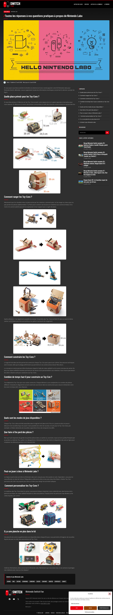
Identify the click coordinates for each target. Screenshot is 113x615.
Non (90, 608)
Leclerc (38, 581)
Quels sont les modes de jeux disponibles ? (91, 107)
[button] (110, 594)
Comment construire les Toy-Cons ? (89, 98)
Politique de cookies (89, 612)
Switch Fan (40, 612)
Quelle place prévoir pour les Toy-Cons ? (91, 92)
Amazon (8, 581)
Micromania (25, 581)
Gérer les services (75, 603)
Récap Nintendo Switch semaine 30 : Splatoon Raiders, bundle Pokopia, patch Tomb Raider (96, 145)
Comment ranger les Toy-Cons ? (88, 95)
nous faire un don (45, 603)
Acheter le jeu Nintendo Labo (88, 122)
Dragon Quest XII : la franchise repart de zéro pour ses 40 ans (95, 181)
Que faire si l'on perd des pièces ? (89, 110)
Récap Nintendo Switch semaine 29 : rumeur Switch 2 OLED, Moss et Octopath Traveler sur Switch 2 (95, 154)
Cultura (18, 581)
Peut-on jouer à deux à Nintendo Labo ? (91, 113)
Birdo (8, 82)
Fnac (14, 581)
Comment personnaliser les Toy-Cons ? (91, 116)
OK (107, 132)
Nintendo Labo (14, 11)
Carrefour (32, 581)
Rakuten (51, 581)
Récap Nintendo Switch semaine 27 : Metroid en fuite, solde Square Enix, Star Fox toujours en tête (95, 172)
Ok (77, 608)
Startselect (57, 581)
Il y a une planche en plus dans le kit (90, 119)
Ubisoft (64, 581)
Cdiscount (44, 581)
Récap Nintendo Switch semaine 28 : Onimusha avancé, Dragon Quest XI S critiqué (94, 163)
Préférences (104, 608)
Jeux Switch (7, 11)
